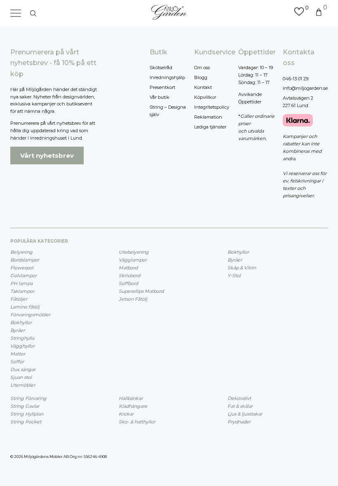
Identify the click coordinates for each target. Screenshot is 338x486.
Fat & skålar (240, 406)
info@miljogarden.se (305, 88)
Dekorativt (239, 398)
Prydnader (239, 422)
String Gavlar (24, 406)
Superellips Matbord (141, 291)
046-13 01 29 (295, 79)
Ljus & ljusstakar (245, 414)
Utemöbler (22, 385)
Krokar (126, 414)
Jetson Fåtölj (133, 299)
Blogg (200, 77)
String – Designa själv (168, 110)
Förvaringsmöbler (30, 315)
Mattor (17, 354)
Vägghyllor (22, 346)
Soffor (17, 361)
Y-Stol (234, 275)
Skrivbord (129, 275)
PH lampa (21, 283)
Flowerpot (21, 268)
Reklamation (208, 117)
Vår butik (159, 97)
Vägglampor (133, 260)
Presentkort (162, 87)
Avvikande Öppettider (250, 98)
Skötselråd (161, 67)
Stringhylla (22, 338)
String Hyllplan (26, 414)
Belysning (21, 252)
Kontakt (203, 87)
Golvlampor (23, 275)
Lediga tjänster (210, 127)
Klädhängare (133, 406)
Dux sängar (22, 369)
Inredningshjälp (167, 77)
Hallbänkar (131, 398)
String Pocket (25, 422)
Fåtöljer (18, 299)
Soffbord (128, 283)
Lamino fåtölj (25, 307)
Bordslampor (24, 260)
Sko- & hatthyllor (137, 422)
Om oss (202, 67)
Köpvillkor (205, 97)
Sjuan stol (21, 377)
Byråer (17, 330)
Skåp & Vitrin (242, 268)
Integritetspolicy (211, 107)
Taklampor (22, 291)
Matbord (128, 268)
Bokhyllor (21, 322)
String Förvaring (28, 398)
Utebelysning (134, 252)
